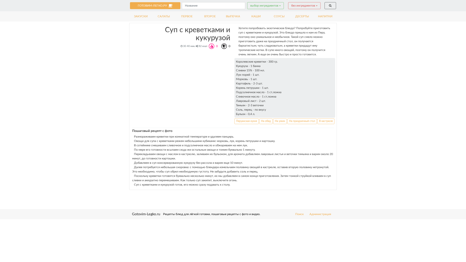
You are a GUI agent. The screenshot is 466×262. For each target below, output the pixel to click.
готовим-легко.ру (153, 5)
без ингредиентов (303, 5)
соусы (279, 16)
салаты (164, 16)
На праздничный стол (302, 121)
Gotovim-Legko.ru (146, 214)
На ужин (280, 121)
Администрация (320, 214)
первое (187, 16)
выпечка (233, 16)
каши (256, 16)
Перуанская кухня (246, 121)
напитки (325, 16)
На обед (266, 121)
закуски (141, 16)
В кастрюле (326, 121)
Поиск (299, 214)
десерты (302, 16)
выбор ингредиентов (264, 5)
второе (210, 16)
